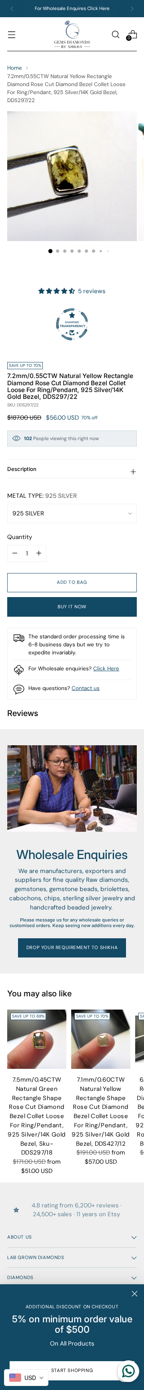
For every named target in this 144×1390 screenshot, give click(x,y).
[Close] (134, 1293)
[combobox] (26, 1377)
